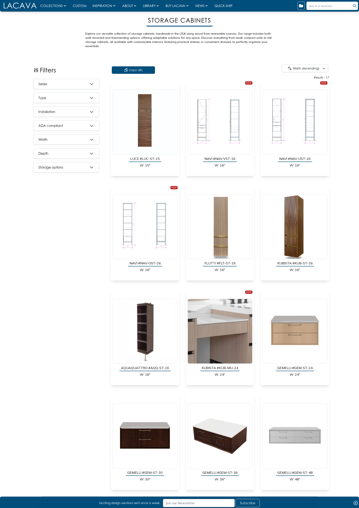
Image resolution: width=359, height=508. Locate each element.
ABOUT (127, 6)
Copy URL (136, 70)
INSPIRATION (102, 6)
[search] (354, 6)
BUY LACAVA (175, 6)
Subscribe (247, 503)
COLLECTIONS (51, 6)
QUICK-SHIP (223, 6)
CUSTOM (80, 6)
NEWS (199, 6)
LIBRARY (149, 6)
